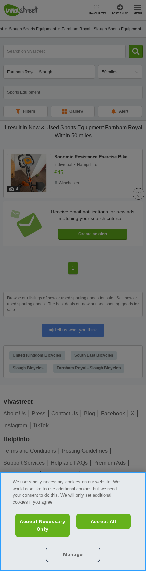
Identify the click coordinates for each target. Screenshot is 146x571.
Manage (73, 554)
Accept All (103, 521)
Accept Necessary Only (43, 525)
